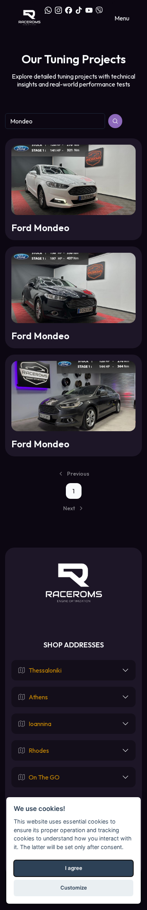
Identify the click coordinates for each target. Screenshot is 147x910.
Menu (121, 18)
